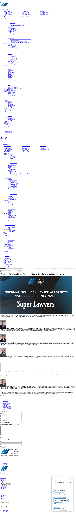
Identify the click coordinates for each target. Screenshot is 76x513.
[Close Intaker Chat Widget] (71, 478)
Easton (6, 122)
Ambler (9, 67)
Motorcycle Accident (14, 48)
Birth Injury (10, 20)
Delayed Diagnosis (13, 28)
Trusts (9, 85)
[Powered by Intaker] (64, 510)
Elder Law (10, 79)
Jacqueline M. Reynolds (44, 12)
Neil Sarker (42, 13)
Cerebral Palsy (12, 23)
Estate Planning (8, 78)
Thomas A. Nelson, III (26, 11)
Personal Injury (8, 43)
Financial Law (10, 104)
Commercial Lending (12, 95)
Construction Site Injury (12, 53)
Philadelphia (10, 75)
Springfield (10, 77)
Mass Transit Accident (14, 47)
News (6, 98)
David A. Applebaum (8, 14)
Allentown (7, 121)
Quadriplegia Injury (13, 51)
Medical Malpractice (9, 19)
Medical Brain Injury (11, 32)
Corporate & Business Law (10, 90)
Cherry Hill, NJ (8, 124)
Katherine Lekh (43, 11)
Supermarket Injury (13, 59)
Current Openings (8, 129)
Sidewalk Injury (13, 57)
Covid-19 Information (7, 408)
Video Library (8, 101)
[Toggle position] (68, 478)
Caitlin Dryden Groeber (26, 14)
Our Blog (5, 269)
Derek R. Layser (7, 13)
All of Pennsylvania (9, 110)
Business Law (10, 102)
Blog (6, 100)
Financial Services (8, 94)
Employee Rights (11, 93)
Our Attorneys (5, 9)
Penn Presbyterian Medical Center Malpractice (18, 41)
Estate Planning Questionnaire (13, 87)
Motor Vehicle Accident (12, 45)
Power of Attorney (11, 82)
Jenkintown (10, 73)
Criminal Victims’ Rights (12, 64)
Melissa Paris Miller (7, 16)
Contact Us (5, 128)
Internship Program (8, 131)
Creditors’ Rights (11, 96)
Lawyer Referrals (8, 132)
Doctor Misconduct (11, 33)
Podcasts (6, 108)
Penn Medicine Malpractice (15, 40)
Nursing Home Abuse (12, 30)
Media (4, 97)
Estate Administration (12, 80)
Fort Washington (11, 72)
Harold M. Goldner (25, 13)
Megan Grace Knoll (25, 16)
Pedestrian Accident (13, 49)
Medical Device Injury (12, 36)
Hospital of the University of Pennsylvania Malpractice (20, 39)
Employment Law (8, 91)
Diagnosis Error (11, 27)
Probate (9, 84)
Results (4, 125)
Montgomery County (11, 74)
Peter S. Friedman (7, 11)
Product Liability (11, 61)
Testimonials (7, 127)
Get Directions (3, 478)
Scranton (7, 123)
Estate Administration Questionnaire (14, 88)
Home (4, 8)
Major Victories (8, 126)
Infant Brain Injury (13, 26)
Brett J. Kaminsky (7, 15)
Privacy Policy (5, 510)
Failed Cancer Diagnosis (14, 29)
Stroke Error (10, 35)
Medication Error (11, 31)
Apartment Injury (13, 55)
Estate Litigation (11, 81)
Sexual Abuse (10, 62)
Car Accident (12, 46)
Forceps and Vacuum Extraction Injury (17, 25)
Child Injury (10, 44)
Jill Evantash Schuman (44, 14)
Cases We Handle (6, 18)
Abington (9, 66)
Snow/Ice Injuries (13, 58)
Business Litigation (8, 89)
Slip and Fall (10, 54)
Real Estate (7, 65)
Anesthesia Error (13, 34)
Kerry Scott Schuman (8, 12)
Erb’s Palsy (12, 24)
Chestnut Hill (10, 70)
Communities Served (7, 109)
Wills (9, 86)
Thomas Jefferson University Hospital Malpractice (19, 42)
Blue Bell (9, 69)
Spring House (10, 76)
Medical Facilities (11, 38)
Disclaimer (5, 511)
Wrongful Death (11, 63)
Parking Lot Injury (13, 56)
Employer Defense (11, 92)
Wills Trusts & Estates (7, 406)
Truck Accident (13, 50)
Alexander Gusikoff (25, 15)
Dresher (9, 71)
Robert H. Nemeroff (26, 12)
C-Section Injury (13, 22)
